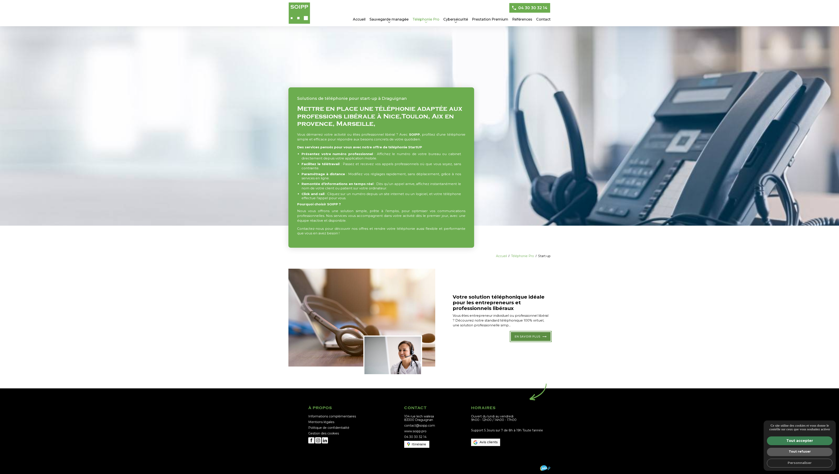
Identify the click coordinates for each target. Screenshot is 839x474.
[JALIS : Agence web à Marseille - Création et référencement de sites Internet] (545, 468)
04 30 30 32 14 (532, 7)
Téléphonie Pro (426, 19)
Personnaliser (800, 463)
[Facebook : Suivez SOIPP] (311, 440)
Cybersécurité (455, 19)
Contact (543, 19)
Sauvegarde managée (389, 19)
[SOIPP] (299, 13)
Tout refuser (800, 451)
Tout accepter (799, 441)
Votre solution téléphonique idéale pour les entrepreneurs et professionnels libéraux (498, 302)
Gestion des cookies (323, 433)
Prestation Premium (490, 19)
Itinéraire (419, 444)
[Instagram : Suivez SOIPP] (318, 440)
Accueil (359, 19)
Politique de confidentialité (328, 428)
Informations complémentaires (332, 416)
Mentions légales (321, 422)
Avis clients (489, 442)
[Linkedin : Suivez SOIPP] (325, 440)
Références (522, 19)
